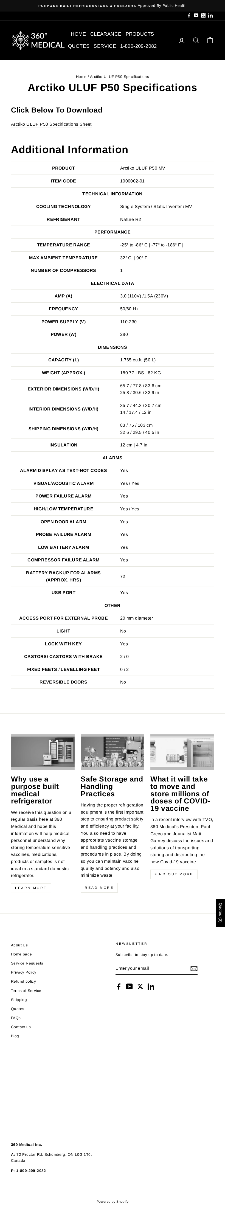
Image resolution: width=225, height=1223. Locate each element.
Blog (15, 1036)
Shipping (19, 1000)
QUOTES (78, 46)
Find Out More (173, 874)
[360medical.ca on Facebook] (119, 986)
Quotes (17, 1009)
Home (81, 77)
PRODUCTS (140, 34)
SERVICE (105, 46)
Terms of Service (26, 991)
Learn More (31, 888)
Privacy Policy (23, 972)
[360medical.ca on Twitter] (140, 986)
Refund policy (23, 981)
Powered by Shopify (112, 1202)
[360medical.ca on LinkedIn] (151, 986)
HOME (78, 34)
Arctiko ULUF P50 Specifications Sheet (51, 124)
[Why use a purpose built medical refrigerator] (43, 752)
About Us (19, 945)
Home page (21, 954)
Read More (99, 888)
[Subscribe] (194, 968)
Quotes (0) (220, 913)
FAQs (16, 1018)
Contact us (21, 1027)
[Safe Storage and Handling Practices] (112, 752)
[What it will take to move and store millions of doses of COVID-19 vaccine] (182, 752)
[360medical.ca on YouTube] (129, 986)
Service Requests (27, 963)
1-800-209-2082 (138, 46)
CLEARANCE (106, 34)
